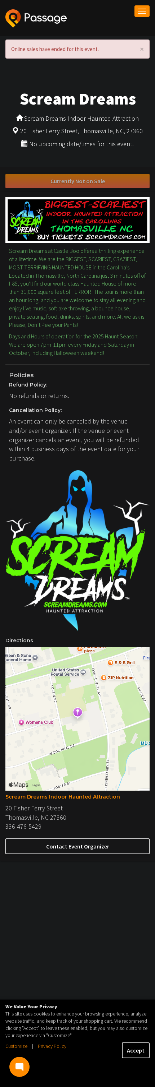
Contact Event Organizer (77, 846)
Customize (16, 1046)
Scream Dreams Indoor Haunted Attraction (62, 797)
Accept (136, 1050)
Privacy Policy (52, 1046)
